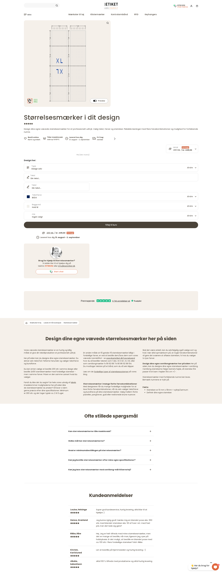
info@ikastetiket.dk (66, 266)
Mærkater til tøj (76, 14)
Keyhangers (151, 14)
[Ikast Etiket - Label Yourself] (111, 6)
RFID (136, 14)
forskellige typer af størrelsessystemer (111, 371)
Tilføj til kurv (111, 225)
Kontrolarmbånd (119, 14)
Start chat (57, 271)
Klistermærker (97, 14)
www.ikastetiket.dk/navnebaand (120, 358)
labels (73, 382)
